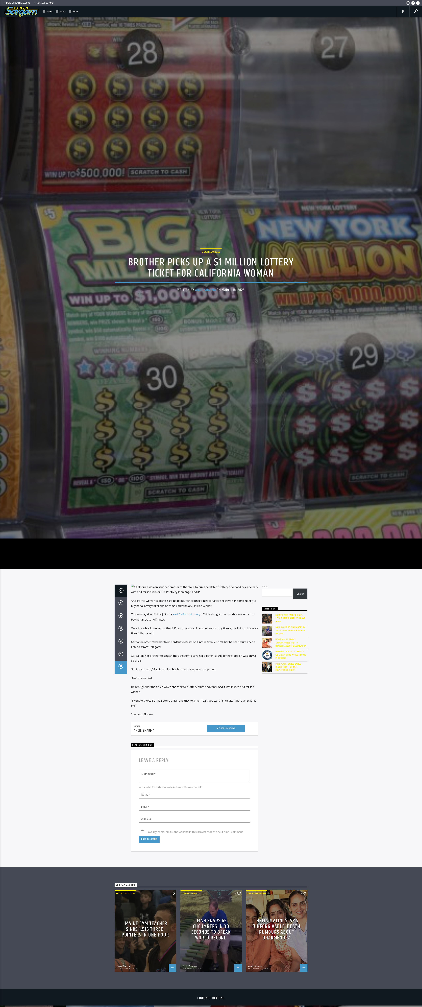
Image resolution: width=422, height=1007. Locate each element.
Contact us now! (45, 3)
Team (76, 11)
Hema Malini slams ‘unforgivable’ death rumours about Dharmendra (290, 652)
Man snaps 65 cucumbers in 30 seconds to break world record (290, 640)
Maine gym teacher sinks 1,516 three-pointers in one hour (290, 628)
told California (182, 624)
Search (265, 596)
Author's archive (226, 738)
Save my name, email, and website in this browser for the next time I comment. (195, 842)
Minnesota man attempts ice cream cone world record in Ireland (290, 665)
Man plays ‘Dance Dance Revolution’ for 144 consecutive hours (288, 677)
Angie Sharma (205, 294)
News (63, 11)
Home (50, 11)
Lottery (195, 624)
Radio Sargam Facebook (18, 3)
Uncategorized (211, 256)
